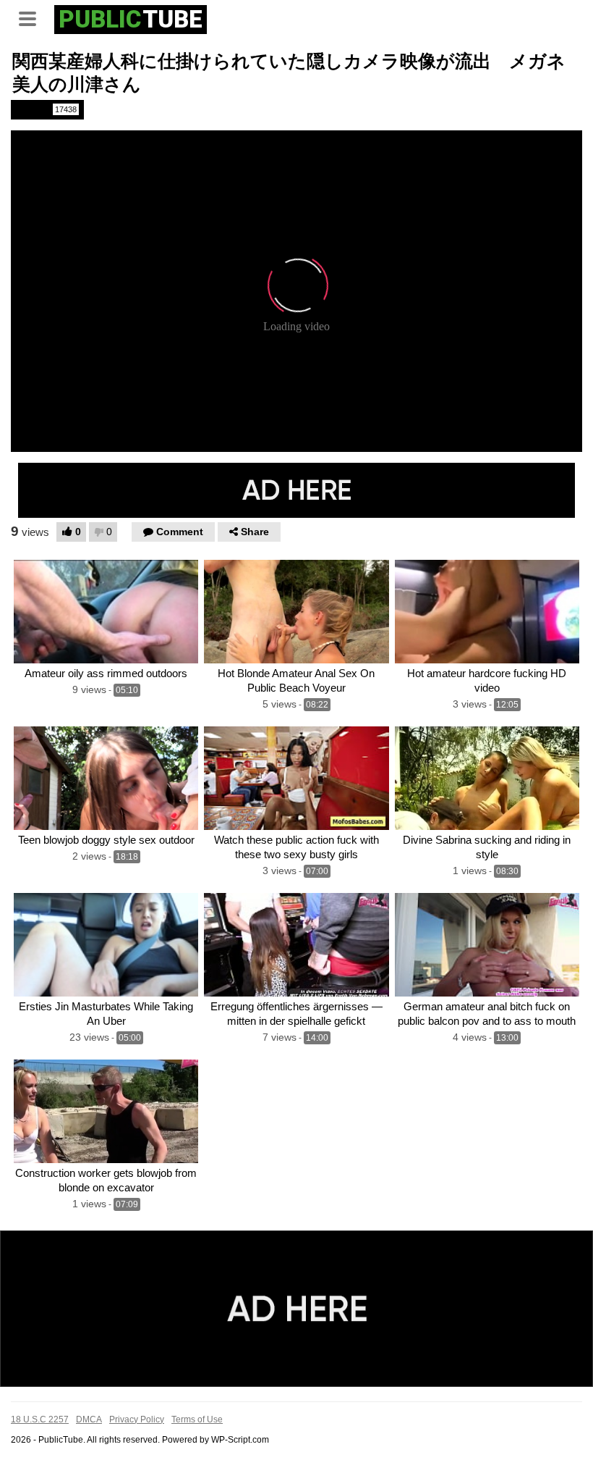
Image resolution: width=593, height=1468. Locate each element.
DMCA (89, 1419)
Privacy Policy (136, 1419)
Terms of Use (197, 1419)
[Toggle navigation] (32, 17)
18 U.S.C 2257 (40, 1419)
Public (46, 109)
